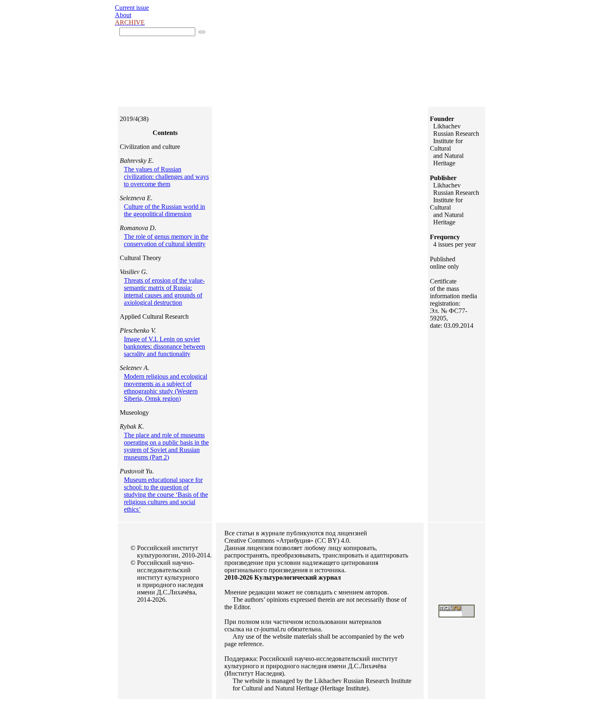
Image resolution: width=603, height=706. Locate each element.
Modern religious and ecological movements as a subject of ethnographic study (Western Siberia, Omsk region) (165, 387)
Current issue (132, 7)
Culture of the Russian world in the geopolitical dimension (164, 210)
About (123, 14)
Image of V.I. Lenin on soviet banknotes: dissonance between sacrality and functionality (164, 346)
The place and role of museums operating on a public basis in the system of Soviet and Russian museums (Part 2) (166, 446)
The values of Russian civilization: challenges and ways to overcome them (166, 176)
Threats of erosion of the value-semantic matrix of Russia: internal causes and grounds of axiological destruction (164, 291)
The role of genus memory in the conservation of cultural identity (166, 240)
